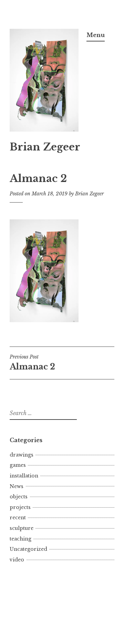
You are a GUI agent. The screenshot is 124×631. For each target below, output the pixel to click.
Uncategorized (28, 549)
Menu (95, 35)
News (16, 486)
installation (24, 476)
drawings (21, 455)
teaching (20, 539)
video (17, 560)
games (18, 465)
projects (20, 507)
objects (19, 497)
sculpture (21, 528)
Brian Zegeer (45, 147)
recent (18, 517)
